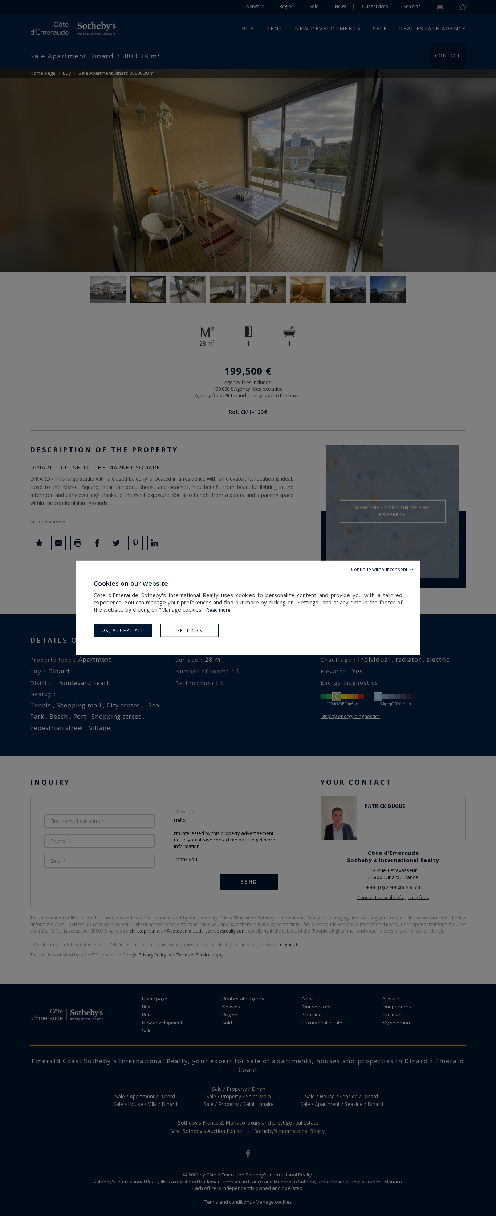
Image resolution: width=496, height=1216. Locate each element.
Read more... (220, 610)
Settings (189, 630)
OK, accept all (122, 630)
